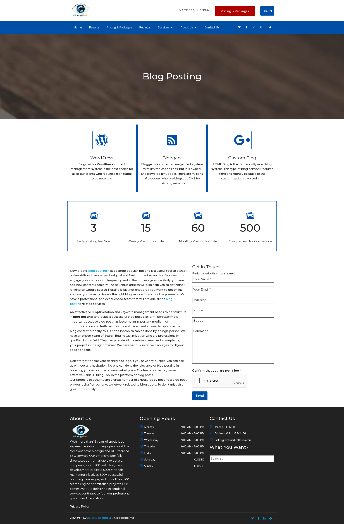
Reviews (145, 27)
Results (94, 27)
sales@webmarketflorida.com (233, 440)
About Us (187, 27)
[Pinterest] (261, 27)
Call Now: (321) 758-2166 (230, 433)
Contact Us (212, 27)
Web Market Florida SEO (100, 518)
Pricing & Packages (235, 11)
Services (163, 27)
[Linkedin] (254, 27)
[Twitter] (239, 27)
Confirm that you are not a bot (216, 370)
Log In (267, 10)
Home (78, 27)
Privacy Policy (80, 506)
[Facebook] (247, 27)
